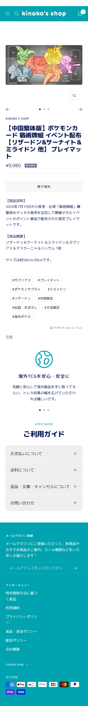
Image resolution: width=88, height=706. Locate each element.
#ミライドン (57, 289)
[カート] (79, 13)
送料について (22, 470)
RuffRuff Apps (63, 328)
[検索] (17, 13)
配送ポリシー (16, 640)
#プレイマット (49, 280)
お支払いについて (26, 453)
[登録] (75, 568)
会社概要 (13, 649)
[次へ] (80, 109)
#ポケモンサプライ (26, 289)
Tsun (79, 328)
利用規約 (13, 607)
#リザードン (21, 298)
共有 (9, 337)
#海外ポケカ (21, 316)
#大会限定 (52, 307)
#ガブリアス (21, 280)
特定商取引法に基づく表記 (21, 596)
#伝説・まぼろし (24, 307)
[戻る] (8, 109)
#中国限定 (45, 298)
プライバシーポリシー (21, 619)
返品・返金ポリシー (21, 631)
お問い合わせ (22, 503)
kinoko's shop (17, 119)
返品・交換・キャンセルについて (40, 486)
